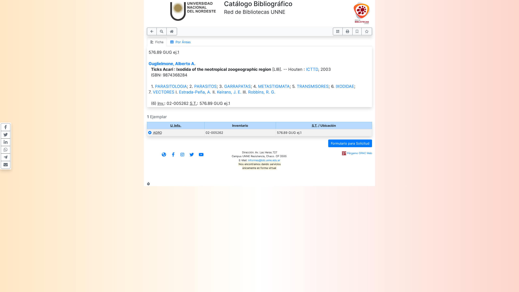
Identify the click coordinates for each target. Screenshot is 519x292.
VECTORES (163, 92)
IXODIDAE (345, 86)
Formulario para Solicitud (350, 143)
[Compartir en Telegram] (5, 157)
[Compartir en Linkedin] (5, 142)
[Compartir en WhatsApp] (5, 150)
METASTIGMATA (274, 86)
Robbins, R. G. (261, 92)
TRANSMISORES (313, 86)
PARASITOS (205, 86)
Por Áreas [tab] (182, 42)
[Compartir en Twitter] (5, 135)
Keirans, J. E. (229, 92)
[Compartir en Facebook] (5, 127)
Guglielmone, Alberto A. (172, 63)
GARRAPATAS (237, 86)
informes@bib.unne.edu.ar (264, 160)
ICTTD (312, 69)
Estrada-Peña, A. (195, 92)
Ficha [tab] (158, 42)
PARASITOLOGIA (171, 86)
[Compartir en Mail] (5, 165)
